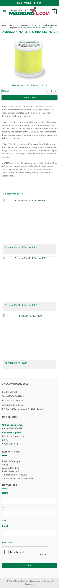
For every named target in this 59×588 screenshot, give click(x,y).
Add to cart (29, 98)
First (4, 508)
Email (5, 526)
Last (4, 521)
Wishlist (28, 3)
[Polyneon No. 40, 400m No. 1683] (29, 221)
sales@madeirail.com (13, 405)
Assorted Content (10, 468)
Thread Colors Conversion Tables (18, 478)
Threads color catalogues (14, 475)
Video (5, 465)
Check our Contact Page (14, 436)
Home (4, 25)
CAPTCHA (7, 542)
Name (5, 493)
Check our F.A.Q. (10, 444)
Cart (19, 3)
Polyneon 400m (16, 28)
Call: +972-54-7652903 (13, 428)
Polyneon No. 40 (50, 25)
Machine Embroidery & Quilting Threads (25, 25)
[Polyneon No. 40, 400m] (29, 337)
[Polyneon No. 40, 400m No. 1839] (29, 279)
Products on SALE (10, 471)
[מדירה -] (29, 11)
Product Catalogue (11, 461)
